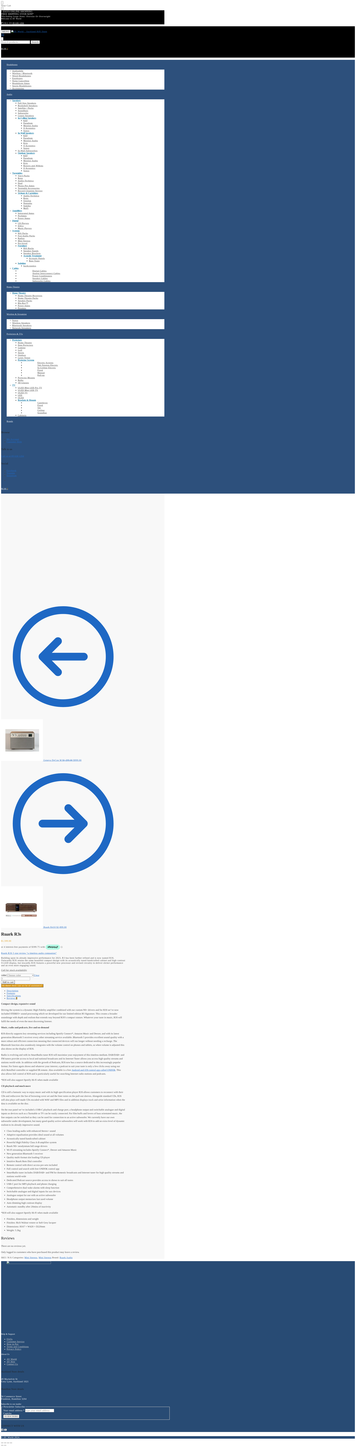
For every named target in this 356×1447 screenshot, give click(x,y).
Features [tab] (11, 993)
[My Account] (2, 36)
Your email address (13, 1410)
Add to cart (8, 982)
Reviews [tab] (12, 998)
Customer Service (15, 1341)
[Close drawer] (2, 8)
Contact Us (12, 1364)
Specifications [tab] (14, 996)
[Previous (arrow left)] (2, 1445)
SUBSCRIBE (11, 1416)
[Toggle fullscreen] (5, 1442)
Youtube (11, 473)
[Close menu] (2, 2)
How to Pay (13, 1344)
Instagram (12, 475)
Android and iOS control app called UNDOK (93, 1070)
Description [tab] (12, 991)
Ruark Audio (66, 1257)
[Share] (8, 1442)
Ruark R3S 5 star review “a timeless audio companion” (29, 953)
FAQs (10, 1339)
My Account (13, 439)
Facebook (11, 470)
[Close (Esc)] (11, 1442)
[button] (4, 49)
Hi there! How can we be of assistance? (22, 985)
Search (35, 42)
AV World (12, 1359)
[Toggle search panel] (2, 38)
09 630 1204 (18, 23)
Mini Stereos (30, 1257)
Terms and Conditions (18, 1346)
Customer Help (14, 442)
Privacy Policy (14, 1349)
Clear (36, 975)
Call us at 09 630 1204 (12, 456)
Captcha (7, 1413)
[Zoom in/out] (2, 1442)
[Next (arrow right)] (5, 1445)
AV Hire (11, 1361)
